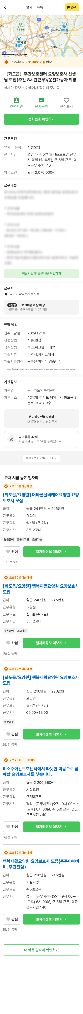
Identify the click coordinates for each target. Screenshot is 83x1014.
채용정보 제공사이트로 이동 (41, 458)
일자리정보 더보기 (49, 551)
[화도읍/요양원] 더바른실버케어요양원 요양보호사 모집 (41, 497)
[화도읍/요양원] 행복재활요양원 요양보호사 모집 (41, 589)
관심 (14, 551)
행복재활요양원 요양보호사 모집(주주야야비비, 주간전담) (41, 864)
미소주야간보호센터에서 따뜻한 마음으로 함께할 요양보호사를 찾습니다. (41, 771)
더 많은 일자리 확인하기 (41, 950)
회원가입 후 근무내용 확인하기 (41, 273)
